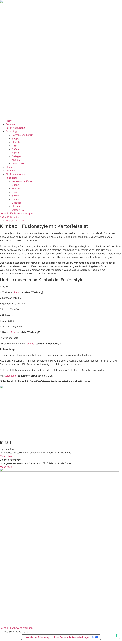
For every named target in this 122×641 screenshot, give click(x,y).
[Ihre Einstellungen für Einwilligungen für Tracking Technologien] (117, 636)
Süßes (15, 149)
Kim (12, 332)
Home (9, 120)
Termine (10, 124)
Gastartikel (18, 163)
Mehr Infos (6, 456)
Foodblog (11, 131)
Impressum (6, 605)
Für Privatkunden (15, 127)
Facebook (5, 618)
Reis (14, 145)
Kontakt (4, 622)
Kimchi (15, 152)
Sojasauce (10, 375)
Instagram (5, 615)
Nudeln (16, 159)
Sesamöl (30, 343)
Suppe (15, 138)
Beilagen (16, 156)
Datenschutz (7, 609)
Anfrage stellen (8, 596)
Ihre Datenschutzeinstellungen (72, 637)
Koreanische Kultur (22, 134)
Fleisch (16, 142)
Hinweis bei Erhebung (36, 637)
